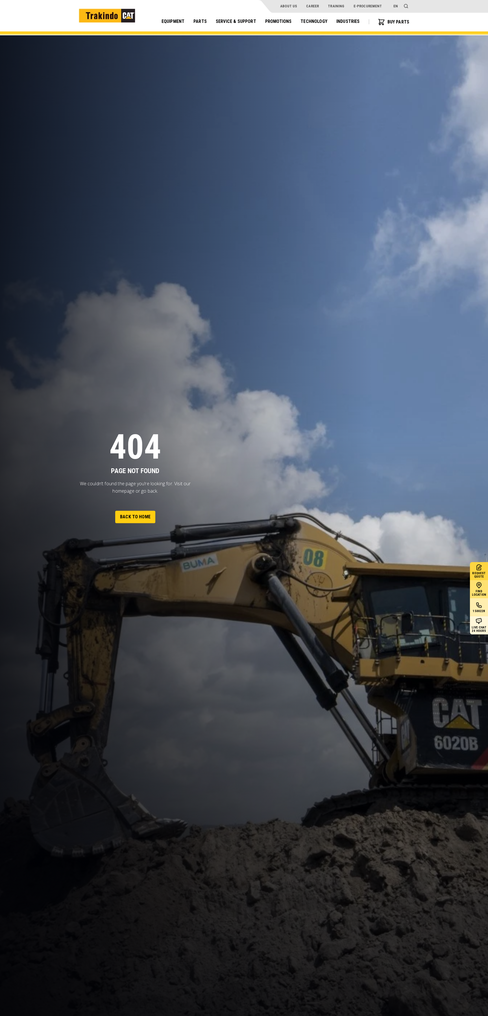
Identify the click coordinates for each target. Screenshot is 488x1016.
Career (312, 6)
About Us (288, 6)
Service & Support (236, 21)
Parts (200, 21)
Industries (348, 21)
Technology (313, 21)
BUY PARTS (398, 22)
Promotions (278, 21)
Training (336, 6)
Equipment (173, 21)
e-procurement (368, 6)
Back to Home (135, 517)
